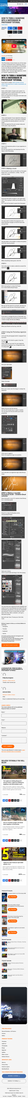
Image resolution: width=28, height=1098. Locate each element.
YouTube (5, 1096)
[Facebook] (4, 800)
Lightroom (4, 1043)
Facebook (15, 1096)
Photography (4, 1045)
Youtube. (5, 628)
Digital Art (4, 1050)
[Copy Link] (15, 800)
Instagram (5, 626)
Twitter (23, 1096)
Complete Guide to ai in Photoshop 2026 (17, 893)
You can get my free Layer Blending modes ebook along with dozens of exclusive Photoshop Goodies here (12, 640)
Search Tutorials (13, 1081)
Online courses (5, 1054)
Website (3, 727)
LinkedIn (19, 1096)
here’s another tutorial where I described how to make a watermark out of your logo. (13, 84)
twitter (4, 633)
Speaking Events (5, 1068)
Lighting (3, 1052)
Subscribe (3, 55)
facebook (5, 631)
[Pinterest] (9, 800)
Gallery (3, 1035)
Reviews (3, 1033)
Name (3, 712)
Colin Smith (4, 24)
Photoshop (4, 1041)
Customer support (5, 1066)
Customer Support (15, 1)
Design (3, 1047)
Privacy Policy (5, 1064)
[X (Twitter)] (12, 800)
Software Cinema (5, 1056)
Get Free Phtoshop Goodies (10, 645)
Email (3, 720)
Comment (4, 735)
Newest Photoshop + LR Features (9, 1031)
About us (4, 1062)
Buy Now (13, 896)
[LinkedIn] (7, 800)
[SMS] (18, 800)
